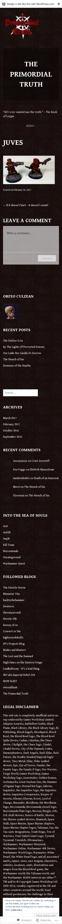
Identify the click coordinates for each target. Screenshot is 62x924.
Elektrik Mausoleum (42, 469)
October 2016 (11, 430)
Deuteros (8, 606)
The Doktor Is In (13, 340)
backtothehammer (13, 600)
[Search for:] (20, 393)
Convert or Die (12, 631)
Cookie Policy (16, 910)
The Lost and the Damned (18, 656)
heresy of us (10, 625)
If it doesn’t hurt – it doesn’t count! (27, 205)
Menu (30, 126)
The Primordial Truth (31, 74)
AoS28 (7, 532)
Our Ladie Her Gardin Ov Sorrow (22, 353)
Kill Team (8, 545)
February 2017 (11, 424)
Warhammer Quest (14, 563)
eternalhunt (10, 687)
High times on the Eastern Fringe (22, 662)
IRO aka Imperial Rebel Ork (19, 675)
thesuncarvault (12, 612)
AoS (5, 526)
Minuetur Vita (11, 594)
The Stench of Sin (13, 359)
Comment (47, 258)
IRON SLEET (10, 681)
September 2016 (12, 437)
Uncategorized (11, 557)
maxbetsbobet (21, 478)
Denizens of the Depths (17, 365)
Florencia (18, 495)
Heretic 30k (10, 619)
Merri (16, 487)
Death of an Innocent (46, 478)
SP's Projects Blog (14, 644)
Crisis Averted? (41, 461)
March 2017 (10, 418)
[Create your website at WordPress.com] (31, 4)
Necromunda (10, 551)
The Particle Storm (14, 587)
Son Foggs (19, 469)
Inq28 (6, 538)
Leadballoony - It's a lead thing (21, 668)
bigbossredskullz (13, 637)
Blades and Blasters (14, 650)
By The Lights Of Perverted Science (24, 347)
